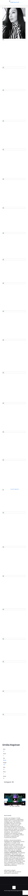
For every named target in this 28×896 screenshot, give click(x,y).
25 (3, 778)
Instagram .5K (9, 782)
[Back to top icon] (14, 887)
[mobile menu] (26, 2)
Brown (4, 760)
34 (3, 769)
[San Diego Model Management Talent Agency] (14, 2)
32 (3, 751)
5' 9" (4, 764)
